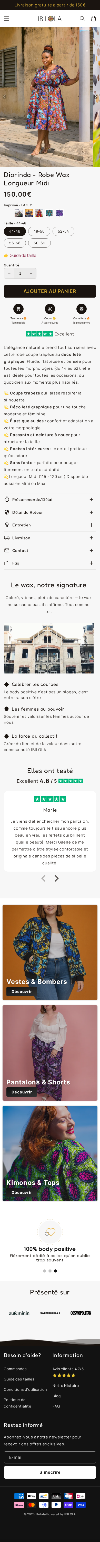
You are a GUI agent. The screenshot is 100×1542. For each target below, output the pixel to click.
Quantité (11, 265)
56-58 (15, 242)
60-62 (39, 242)
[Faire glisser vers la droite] (95, 97)
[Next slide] (56, 878)
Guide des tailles (19, 1379)
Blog (57, 1395)
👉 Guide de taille (20, 255)
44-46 (15, 231)
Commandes (15, 1368)
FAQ (56, 1406)
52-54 (63, 231)
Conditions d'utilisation (25, 1389)
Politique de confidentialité (17, 1403)
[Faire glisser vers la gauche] (4, 97)
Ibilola (41, 1514)
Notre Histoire (66, 1385)
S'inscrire (50, 1472)
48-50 (39, 231)
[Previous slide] (43, 878)
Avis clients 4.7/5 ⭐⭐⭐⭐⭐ (68, 1372)
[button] (6, 18)
